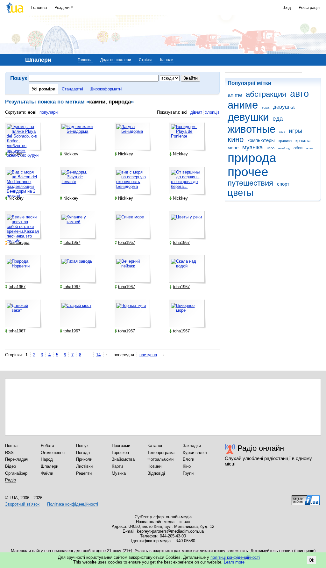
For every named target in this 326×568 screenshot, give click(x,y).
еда (278, 118)
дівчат (196, 112)
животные (251, 129)
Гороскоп (120, 452)
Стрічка (145, 60)
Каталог (155, 445)
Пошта (11, 445)
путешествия (250, 183)
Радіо (10, 480)
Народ (47, 459)
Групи (188, 473)
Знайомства (123, 459)
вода (265, 107)
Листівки (84, 466)
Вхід (286, 7)
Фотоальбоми (160, 459)
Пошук (82, 445)
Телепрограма (160, 452)
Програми (121, 445)
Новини (154, 466)
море (233, 147)
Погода (83, 452)
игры (295, 130)
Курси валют (195, 452)
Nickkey (16, 154)
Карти (117, 466)
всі (184, 112)
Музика (119, 473)
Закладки (192, 445)
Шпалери (49, 466)
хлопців (212, 112)
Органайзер (16, 473)
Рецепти (84, 473)
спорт (283, 184)
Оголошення (53, 452)
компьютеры (261, 140)
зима (282, 132)
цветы (240, 193)
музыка (252, 147)
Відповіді (156, 473)
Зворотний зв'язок (22, 504)
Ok (311, 560)
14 (98, 354)
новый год (284, 148)
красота (302, 140)
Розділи (61, 7)
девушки (248, 117)
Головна (39, 7)
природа (252, 158)
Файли (47, 473)
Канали (167, 60)
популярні (49, 112)
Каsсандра (19, 242)
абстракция (266, 94)
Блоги (188, 459)
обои (298, 148)
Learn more (234, 562)
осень (309, 148)
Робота (47, 445)
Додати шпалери (115, 60)
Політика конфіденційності (72, 504)
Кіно (187, 466)
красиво (285, 141)
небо (270, 148)
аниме (243, 105)
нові (32, 112)
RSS (9, 452)
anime (235, 95)
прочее (248, 172)
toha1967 (71, 242)
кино (236, 139)
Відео (10, 466)
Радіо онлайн (260, 448)
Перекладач (16, 459)
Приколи (84, 459)
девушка (283, 107)
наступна (148, 354)
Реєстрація (309, 7)
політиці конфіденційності (235, 557)
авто (299, 94)
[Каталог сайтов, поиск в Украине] (306, 498)
